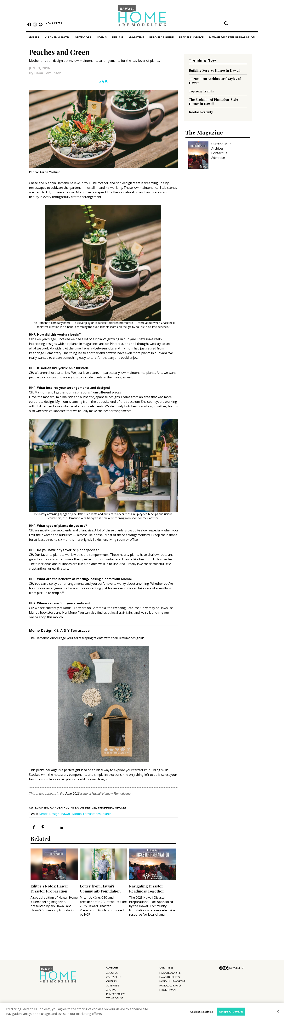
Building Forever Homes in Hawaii (214, 70)
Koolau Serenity (201, 112)
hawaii (66, 814)
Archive (111, 989)
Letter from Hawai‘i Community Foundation (100, 888)
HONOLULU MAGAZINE (172, 981)
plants (106, 814)
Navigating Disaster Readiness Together (146, 888)
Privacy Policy (115, 994)
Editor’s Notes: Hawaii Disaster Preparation (49, 888)
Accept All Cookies (231, 1011)
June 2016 (72, 793)
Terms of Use (114, 998)
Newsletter (53, 23)
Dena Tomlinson (47, 73)
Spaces (121, 807)
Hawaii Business (169, 977)
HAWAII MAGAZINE (170, 972)
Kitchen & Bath (57, 37)
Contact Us (219, 153)
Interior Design (83, 807)
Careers (111, 981)
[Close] (278, 1011)
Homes (34, 37)
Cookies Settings (201, 1011)
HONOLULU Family (170, 985)
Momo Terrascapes (86, 814)
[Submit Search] (226, 23)
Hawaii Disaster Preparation (232, 37)
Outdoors (83, 37)
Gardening (59, 807)
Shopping (105, 807)
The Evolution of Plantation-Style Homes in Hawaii (213, 101)
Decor (43, 814)
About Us (112, 972)
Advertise (218, 158)
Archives (217, 148)
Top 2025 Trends (201, 91)
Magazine (136, 37)
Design (117, 37)
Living (102, 37)
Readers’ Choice (191, 37)
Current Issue (221, 144)
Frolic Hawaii (167, 989)
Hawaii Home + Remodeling (142, 17)
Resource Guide (161, 37)
